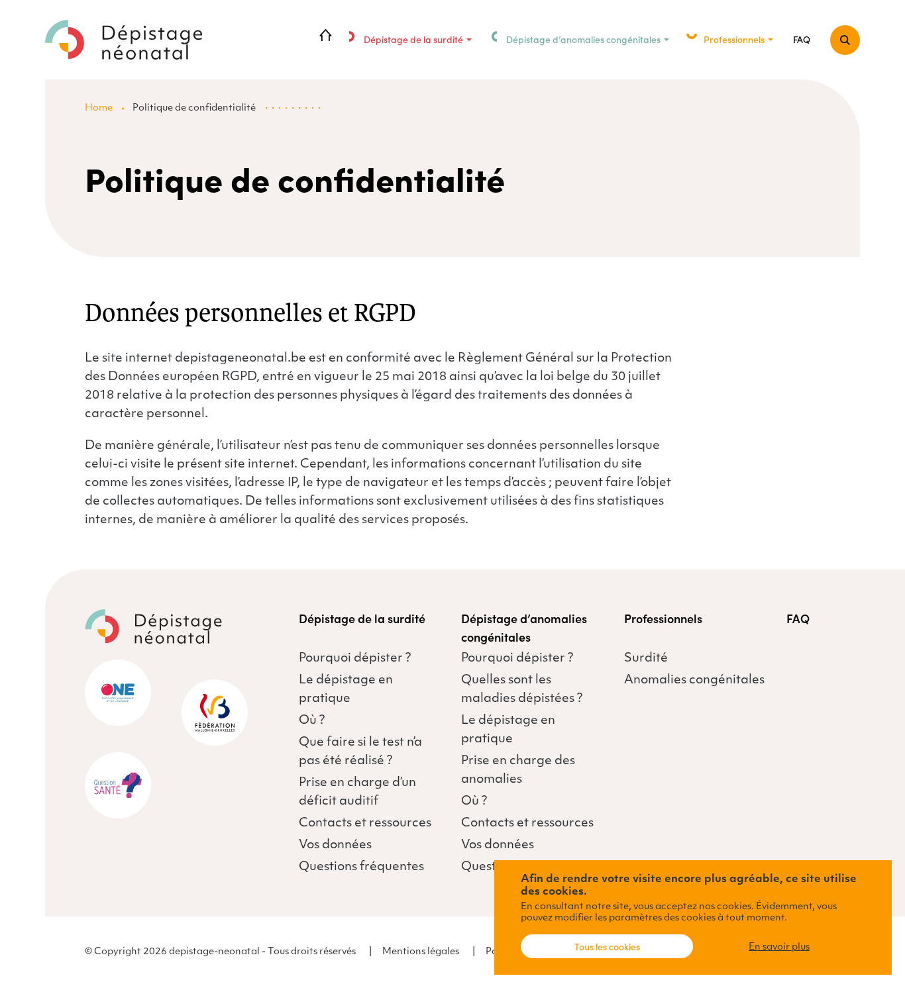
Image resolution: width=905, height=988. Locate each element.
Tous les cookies (607, 946)
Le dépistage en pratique (346, 690)
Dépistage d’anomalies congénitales (583, 39)
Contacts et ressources (365, 824)
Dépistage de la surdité (413, 39)
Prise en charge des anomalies (518, 771)
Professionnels (734, 39)
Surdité (646, 659)
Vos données (335, 846)
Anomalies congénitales (694, 681)
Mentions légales (420, 952)
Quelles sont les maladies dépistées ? (521, 690)
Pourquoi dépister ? (355, 659)
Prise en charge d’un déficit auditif (357, 792)
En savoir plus (779, 947)
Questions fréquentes (361, 867)
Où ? (312, 721)
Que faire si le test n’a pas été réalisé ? (360, 752)
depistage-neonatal (124, 40)
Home (99, 108)
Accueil (326, 36)
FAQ (801, 39)
